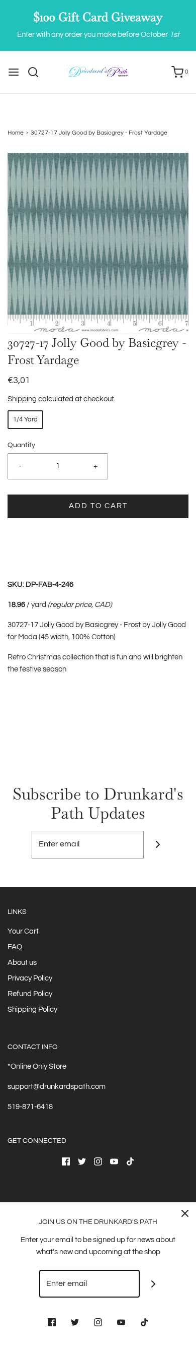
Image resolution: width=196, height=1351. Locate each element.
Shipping (22, 399)
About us (22, 962)
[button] (98, 243)
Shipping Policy (32, 1009)
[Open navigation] (13, 72)
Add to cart (98, 506)
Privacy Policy (30, 978)
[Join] (157, 844)
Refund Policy (30, 994)
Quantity (21, 445)
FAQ (15, 947)
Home (16, 133)
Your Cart (23, 931)
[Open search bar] (37, 72)
